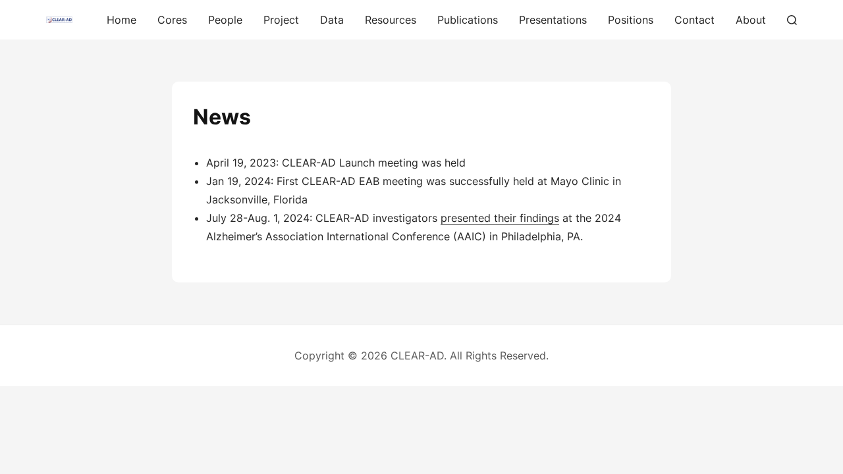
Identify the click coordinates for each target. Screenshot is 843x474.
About (751, 19)
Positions (630, 19)
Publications (467, 19)
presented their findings (500, 217)
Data (332, 19)
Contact (694, 19)
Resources (390, 19)
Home (121, 19)
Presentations (553, 19)
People (225, 19)
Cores (172, 19)
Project (281, 19)
